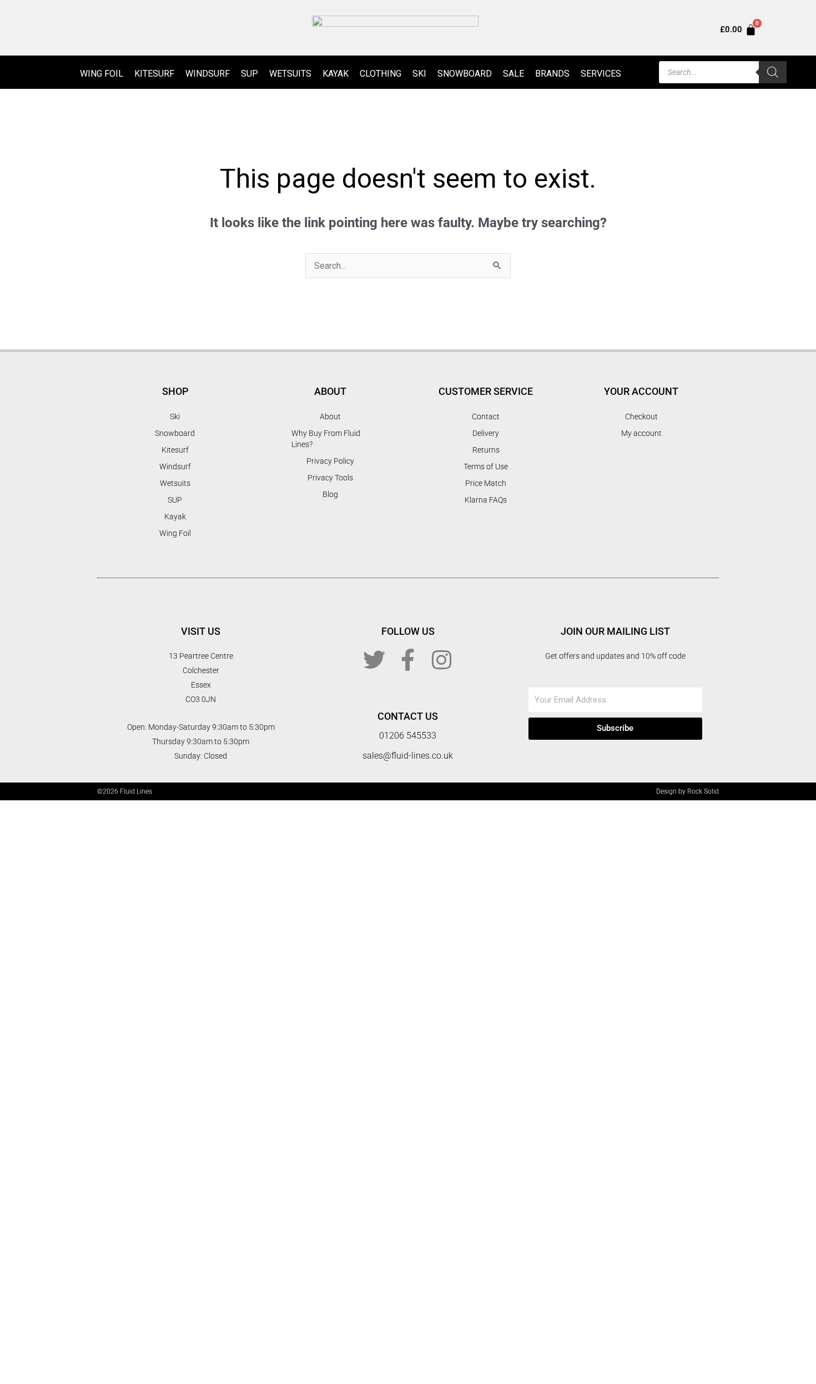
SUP (249, 73)
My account (641, 433)
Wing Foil (101, 73)
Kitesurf (154, 73)
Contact (486, 416)
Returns (486, 449)
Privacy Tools (330, 477)
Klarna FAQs (486, 499)
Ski (419, 73)
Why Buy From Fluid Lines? (325, 439)
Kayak (336, 73)
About (330, 416)
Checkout (641, 416)
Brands (552, 73)
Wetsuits (290, 73)
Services (601, 73)
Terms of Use (486, 466)
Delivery (485, 433)
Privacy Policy (330, 461)
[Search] (773, 72)
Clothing (380, 73)
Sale (513, 73)
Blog (330, 494)
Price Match (485, 483)
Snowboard (464, 73)
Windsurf (207, 73)
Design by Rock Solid (687, 791)
